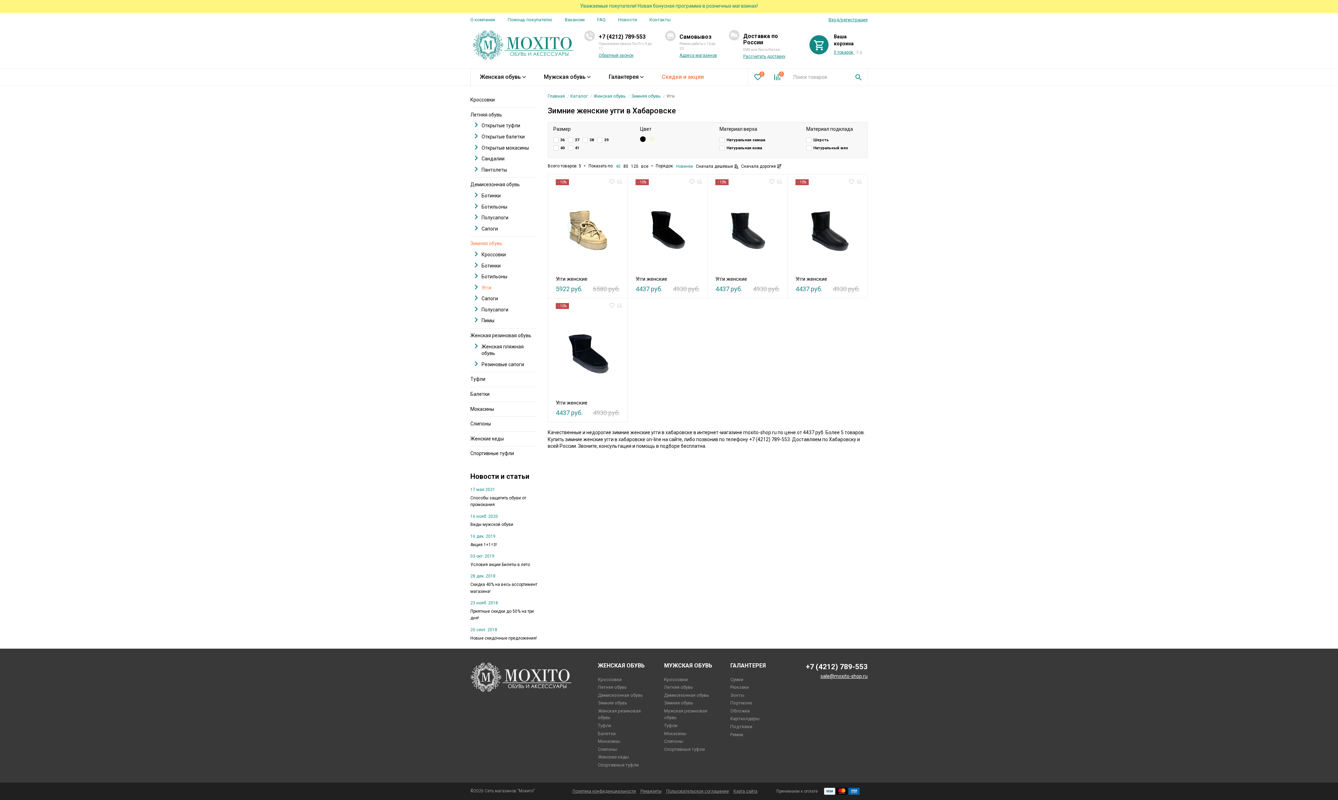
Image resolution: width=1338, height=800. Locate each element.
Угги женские (571, 279)
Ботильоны (494, 207)
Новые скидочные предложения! (503, 638)
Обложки (740, 711)
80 (625, 166)
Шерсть (821, 140)
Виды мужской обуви (491, 524)
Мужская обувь (565, 77)
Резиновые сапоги (503, 364)
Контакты (660, 19)
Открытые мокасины (505, 148)
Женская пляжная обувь (503, 350)
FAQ (601, 19)
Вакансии (575, 19)
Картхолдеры (745, 718)
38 (592, 140)
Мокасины (482, 409)
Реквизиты (651, 791)
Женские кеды (487, 438)
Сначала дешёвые (715, 166)
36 (562, 140)
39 (606, 140)
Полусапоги (495, 217)
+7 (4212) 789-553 (622, 36)
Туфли (477, 379)
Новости (627, 19)
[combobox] (819, 77)
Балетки (480, 394)
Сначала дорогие (759, 166)
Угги (486, 287)
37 (577, 140)
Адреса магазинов (698, 55)
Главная (556, 96)
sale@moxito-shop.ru (844, 676)
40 (562, 148)
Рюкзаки (739, 687)
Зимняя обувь (646, 96)
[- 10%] (588, 228)
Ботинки (491, 195)
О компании (482, 19)
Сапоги (490, 229)
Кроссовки (482, 100)
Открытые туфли (501, 125)
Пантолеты (494, 170)
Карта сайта (745, 791)
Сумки (736, 679)
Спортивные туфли (492, 453)
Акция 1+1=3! (483, 544)
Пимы (488, 320)
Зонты (737, 695)
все (644, 166)
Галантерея (624, 77)
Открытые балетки (503, 136)
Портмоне (741, 702)
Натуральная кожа (744, 148)
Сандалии (493, 158)
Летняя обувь (486, 115)
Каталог (579, 96)
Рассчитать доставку (764, 56)
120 (634, 166)
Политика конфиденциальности (604, 791)
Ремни (736, 734)
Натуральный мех (830, 148)
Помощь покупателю (530, 19)
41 (577, 148)
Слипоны (480, 424)
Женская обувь (500, 77)
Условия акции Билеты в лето (500, 564)
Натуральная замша (745, 140)
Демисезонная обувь (495, 184)
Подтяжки (741, 726)
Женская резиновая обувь (500, 335)
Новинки (684, 166)
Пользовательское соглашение (697, 791)
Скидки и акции (683, 77)
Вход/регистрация (848, 19)
